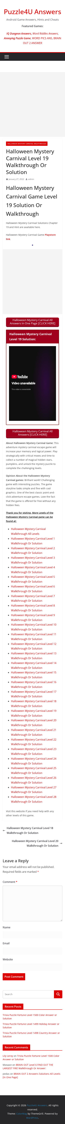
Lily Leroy (8, 1055)
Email (6, 943)
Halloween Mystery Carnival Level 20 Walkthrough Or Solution (35, 843)
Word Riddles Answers (45, 33)
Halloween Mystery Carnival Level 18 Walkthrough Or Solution (30, 830)
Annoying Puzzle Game (17, 38)
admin (31, 179)
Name (6, 927)
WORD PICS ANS (42, 38)
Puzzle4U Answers (32, 11)
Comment (10, 882)
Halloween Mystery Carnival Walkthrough (26, 143)
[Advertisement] (32, 104)
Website (8, 959)
